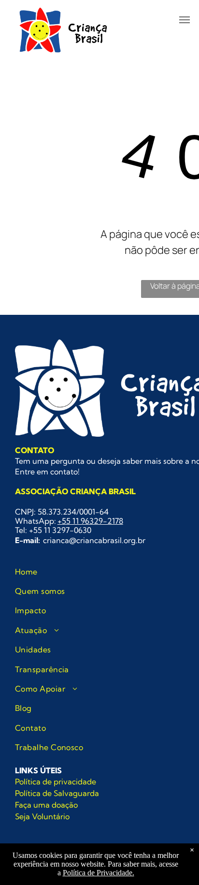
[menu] (184, 20)
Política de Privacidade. (98, 873)
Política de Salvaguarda (57, 793)
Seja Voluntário (42, 816)
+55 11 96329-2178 (90, 521)
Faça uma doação (46, 805)
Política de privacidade (55, 781)
